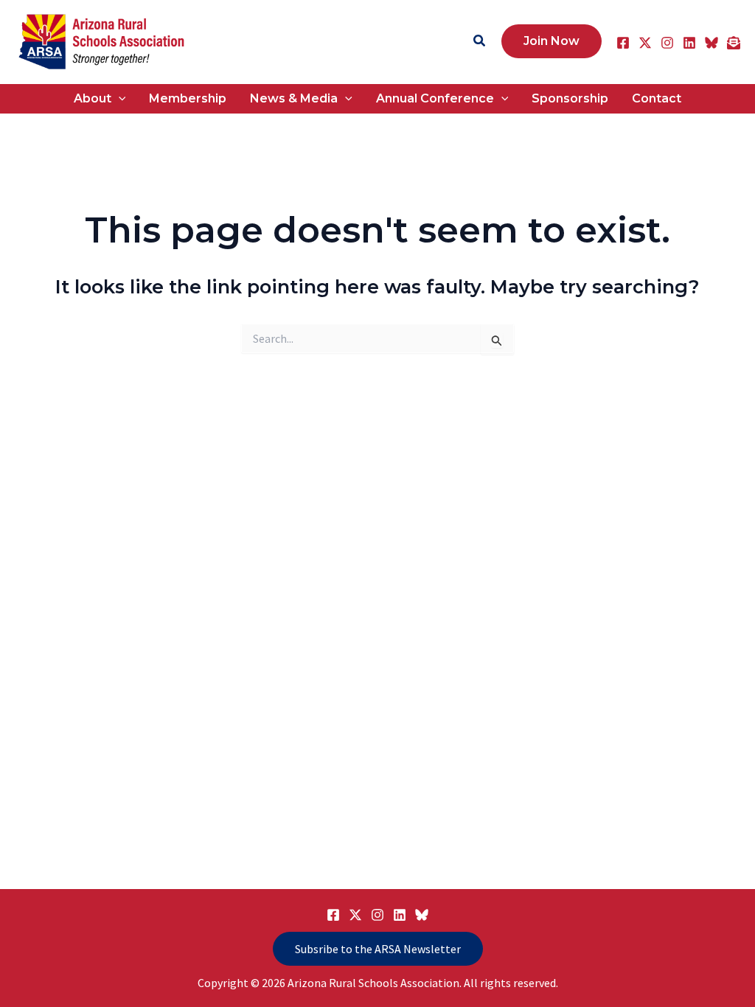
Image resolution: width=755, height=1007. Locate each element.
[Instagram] (667, 42)
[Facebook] (623, 42)
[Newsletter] (733, 42)
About (92, 98)
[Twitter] (645, 42)
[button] (480, 41)
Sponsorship (570, 98)
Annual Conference (435, 98)
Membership (187, 98)
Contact (656, 98)
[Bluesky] (711, 42)
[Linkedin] (689, 42)
